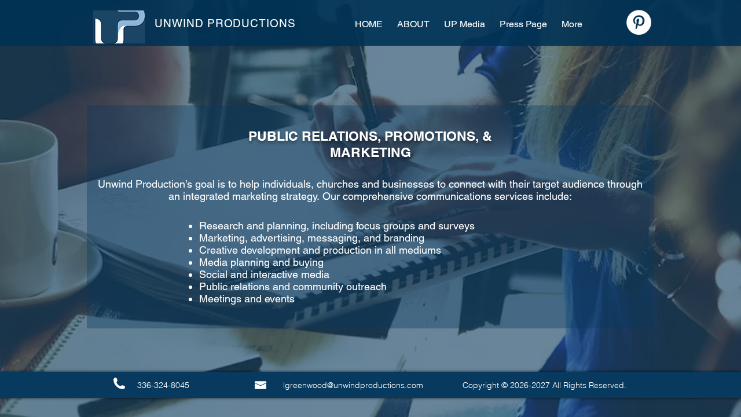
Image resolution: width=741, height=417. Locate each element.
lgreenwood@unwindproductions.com (353, 385)
